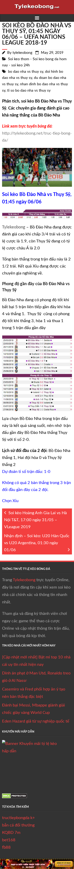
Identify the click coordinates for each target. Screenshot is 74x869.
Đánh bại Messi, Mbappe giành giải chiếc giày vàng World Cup (33, 709)
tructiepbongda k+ (18, 818)
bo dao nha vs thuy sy (25, 72)
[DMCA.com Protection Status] (14, 797)
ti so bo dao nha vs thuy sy (29, 90)
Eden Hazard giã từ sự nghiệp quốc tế (35, 721)
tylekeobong (22, 53)
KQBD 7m (11, 833)
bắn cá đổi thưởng (18, 825)
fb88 (6, 847)
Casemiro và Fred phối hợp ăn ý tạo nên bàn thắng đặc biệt (33, 693)
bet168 (8, 840)
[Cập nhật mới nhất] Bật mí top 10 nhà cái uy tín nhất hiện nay (36, 661)
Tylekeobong (24, 580)
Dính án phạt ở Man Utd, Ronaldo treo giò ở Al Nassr (36, 677)
